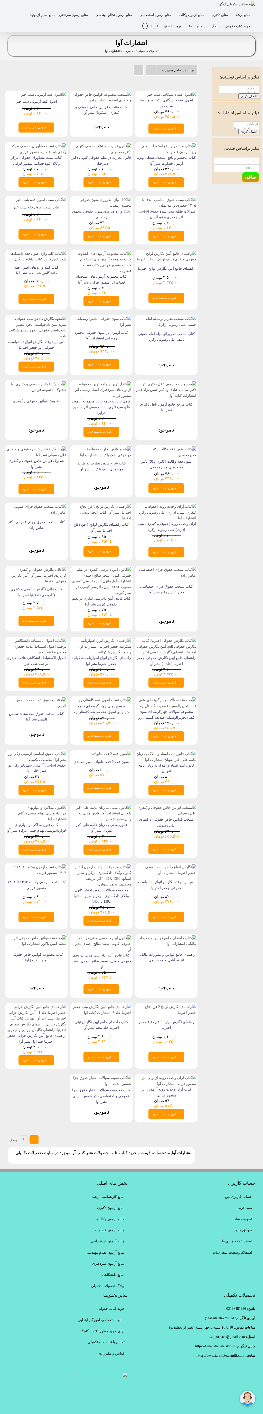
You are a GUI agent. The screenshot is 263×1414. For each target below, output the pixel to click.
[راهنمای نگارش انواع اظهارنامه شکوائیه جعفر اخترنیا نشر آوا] (101, 641)
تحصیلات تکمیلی (147, 51)
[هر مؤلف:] (239, 88)
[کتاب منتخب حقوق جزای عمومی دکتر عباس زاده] (36, 506)
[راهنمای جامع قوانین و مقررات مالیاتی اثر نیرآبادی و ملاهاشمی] (166, 938)
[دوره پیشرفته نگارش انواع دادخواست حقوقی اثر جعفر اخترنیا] (36, 319)
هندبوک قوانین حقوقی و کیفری (36, 401)
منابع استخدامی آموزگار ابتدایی (101, 1320)
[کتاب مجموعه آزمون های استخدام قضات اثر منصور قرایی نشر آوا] (101, 254)
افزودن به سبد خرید (164, 128)
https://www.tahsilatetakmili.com (220, 1355)
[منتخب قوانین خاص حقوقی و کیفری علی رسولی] (166, 808)
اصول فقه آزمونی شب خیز (36, 101)
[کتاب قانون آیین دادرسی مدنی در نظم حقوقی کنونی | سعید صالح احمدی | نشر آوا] (101, 938)
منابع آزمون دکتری (111, 1208)
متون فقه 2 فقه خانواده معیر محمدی (101, 762)
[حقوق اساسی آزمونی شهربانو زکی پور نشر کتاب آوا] (36, 754)
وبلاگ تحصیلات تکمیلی (108, 1286)
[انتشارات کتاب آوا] (246, 128)
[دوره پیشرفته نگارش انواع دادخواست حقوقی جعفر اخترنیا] (166, 867)
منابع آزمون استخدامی (108, 1241)
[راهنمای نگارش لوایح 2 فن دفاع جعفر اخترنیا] (166, 1007)
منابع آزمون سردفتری (108, 1264)
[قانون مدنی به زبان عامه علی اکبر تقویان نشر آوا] (101, 808)
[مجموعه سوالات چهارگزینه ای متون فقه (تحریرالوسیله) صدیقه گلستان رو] (166, 700)
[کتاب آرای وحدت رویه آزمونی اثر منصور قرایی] (166, 1078)
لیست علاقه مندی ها (237, 1241)
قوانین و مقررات (112, 1353)
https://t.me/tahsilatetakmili (215, 1346)
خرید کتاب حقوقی (111, 1309)
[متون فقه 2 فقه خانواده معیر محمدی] (111, 754)
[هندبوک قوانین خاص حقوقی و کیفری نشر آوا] (36, 449)
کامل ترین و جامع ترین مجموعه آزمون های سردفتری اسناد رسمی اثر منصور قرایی (101, 407)
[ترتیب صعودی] (139, 70)
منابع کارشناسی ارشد (108, 1197)
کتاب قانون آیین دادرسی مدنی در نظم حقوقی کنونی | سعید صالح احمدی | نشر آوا (101, 961)
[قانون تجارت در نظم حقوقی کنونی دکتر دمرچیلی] (101, 146)
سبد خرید (245, 1208)
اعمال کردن (248, 96)
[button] (145, 26)
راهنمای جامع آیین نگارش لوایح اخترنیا (166, 268)
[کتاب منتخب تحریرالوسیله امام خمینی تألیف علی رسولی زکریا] (166, 319)
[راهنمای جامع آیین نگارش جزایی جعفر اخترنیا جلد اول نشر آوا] (36, 1007)
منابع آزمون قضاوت (110, 1230)
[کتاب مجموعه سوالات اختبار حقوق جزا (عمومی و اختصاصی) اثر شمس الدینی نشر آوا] (101, 1078)
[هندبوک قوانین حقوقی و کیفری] (36, 384)
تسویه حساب (242, 1219)
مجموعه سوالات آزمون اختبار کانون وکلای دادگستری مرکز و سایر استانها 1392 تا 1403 (101, 896)
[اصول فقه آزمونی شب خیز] (43, 94)
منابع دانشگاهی (113, 1275)
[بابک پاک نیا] (239, 93)
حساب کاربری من (238, 1197)
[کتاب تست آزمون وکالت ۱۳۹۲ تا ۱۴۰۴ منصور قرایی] (36, 867)
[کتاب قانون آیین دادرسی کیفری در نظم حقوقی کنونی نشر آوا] (101, 570)
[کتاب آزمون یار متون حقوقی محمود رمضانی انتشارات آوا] (101, 319)
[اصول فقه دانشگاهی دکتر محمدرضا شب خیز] (171, 94)
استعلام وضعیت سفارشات (232, 1252)
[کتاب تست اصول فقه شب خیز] (41, 200)
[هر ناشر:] (246, 124)
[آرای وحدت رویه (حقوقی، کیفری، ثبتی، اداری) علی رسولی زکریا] (166, 506)
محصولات (129, 51)
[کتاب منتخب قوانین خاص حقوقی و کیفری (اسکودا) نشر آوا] (101, 94)
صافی (250, 177)
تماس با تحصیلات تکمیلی (106, 1342)
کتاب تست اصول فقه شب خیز (36, 207)
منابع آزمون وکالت (111, 1219)
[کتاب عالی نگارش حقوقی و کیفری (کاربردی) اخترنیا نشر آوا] (36, 570)
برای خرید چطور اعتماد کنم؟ (103, 1331)
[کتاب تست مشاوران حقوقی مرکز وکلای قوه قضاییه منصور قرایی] (36, 146)
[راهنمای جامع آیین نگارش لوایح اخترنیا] (166, 254)
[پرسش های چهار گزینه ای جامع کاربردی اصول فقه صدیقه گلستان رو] (105, 700)
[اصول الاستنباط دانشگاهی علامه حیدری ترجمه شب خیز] (36, 641)
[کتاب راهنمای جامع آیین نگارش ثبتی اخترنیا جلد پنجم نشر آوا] (101, 1007)
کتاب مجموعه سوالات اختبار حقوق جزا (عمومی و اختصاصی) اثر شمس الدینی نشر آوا (101, 1096)
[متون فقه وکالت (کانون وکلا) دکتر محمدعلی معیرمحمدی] (166, 449)
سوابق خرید (243, 1230)
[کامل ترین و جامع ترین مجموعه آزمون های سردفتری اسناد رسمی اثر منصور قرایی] (101, 384)
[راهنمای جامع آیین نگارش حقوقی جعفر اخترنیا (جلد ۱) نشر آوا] (166, 641)
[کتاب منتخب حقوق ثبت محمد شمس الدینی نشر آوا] (36, 700)
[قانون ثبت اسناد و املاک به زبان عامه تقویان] (166, 754)
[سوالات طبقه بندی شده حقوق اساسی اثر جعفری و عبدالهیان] (166, 200)
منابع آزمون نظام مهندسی (105, 1252)
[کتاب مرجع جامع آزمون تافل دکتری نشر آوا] (166, 384)
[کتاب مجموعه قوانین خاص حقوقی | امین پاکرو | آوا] (36, 938)
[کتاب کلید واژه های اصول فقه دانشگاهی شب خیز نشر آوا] (36, 254)
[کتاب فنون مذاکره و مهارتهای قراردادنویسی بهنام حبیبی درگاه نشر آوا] (36, 808)
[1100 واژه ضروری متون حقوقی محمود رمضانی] (101, 200)
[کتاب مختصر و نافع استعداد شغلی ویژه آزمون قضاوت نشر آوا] (166, 146)
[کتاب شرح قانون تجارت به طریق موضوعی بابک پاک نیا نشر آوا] (101, 449)
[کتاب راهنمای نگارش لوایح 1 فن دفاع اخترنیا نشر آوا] (101, 506)
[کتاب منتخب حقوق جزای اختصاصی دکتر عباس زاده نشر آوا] (166, 570)
